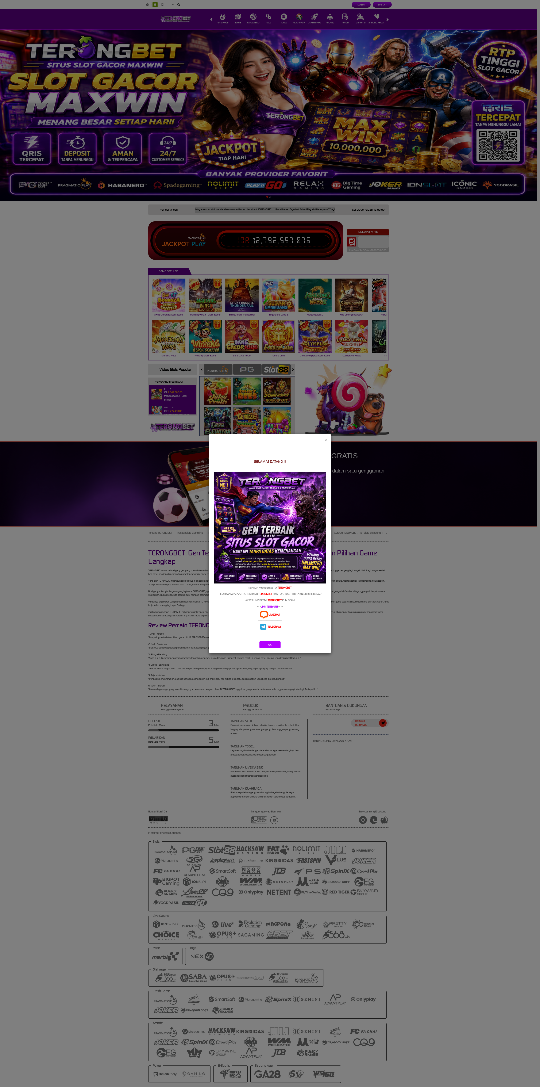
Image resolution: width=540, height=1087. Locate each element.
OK (269, 644)
